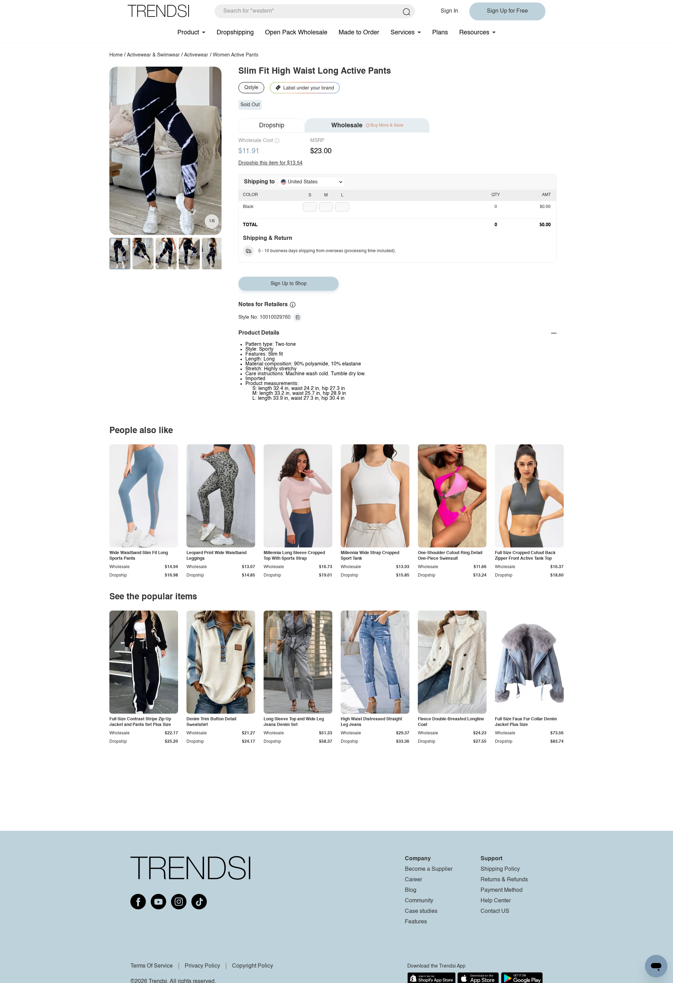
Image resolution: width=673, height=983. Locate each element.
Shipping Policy (500, 869)
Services (402, 32)
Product (188, 32)
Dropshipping (235, 32)
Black (248, 207)
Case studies (421, 911)
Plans (440, 32)
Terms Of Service (151, 966)
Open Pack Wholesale (296, 32)
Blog (410, 890)
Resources (474, 32)
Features (416, 922)
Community (419, 901)
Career (413, 880)
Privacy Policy (202, 966)
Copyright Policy (252, 966)
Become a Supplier (429, 869)
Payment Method (502, 890)
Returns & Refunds (504, 880)
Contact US (495, 911)
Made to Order (359, 32)
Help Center (496, 901)
